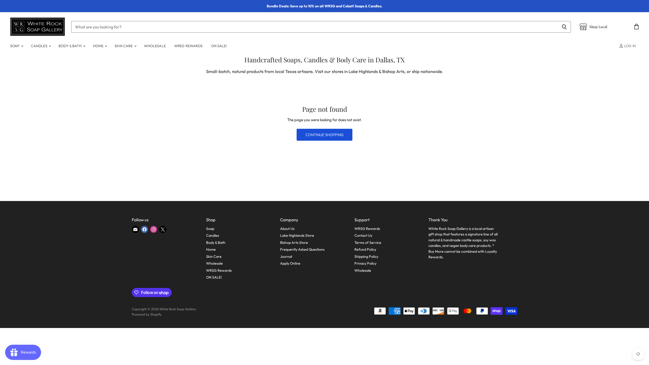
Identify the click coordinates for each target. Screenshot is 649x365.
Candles (39, 46)
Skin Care (124, 46)
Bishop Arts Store (294, 242)
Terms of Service (367, 242)
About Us (287, 228)
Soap (15, 46)
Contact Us (363, 235)
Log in (629, 46)
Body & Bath (71, 46)
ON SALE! (219, 46)
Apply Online (290, 263)
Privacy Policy (365, 263)
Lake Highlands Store (297, 235)
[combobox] (314, 27)
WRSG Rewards (188, 46)
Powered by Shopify (146, 314)
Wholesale (155, 46)
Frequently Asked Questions (302, 249)
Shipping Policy (366, 256)
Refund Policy (365, 249)
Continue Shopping (324, 134)
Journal (286, 256)
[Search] (564, 27)
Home (98, 46)
